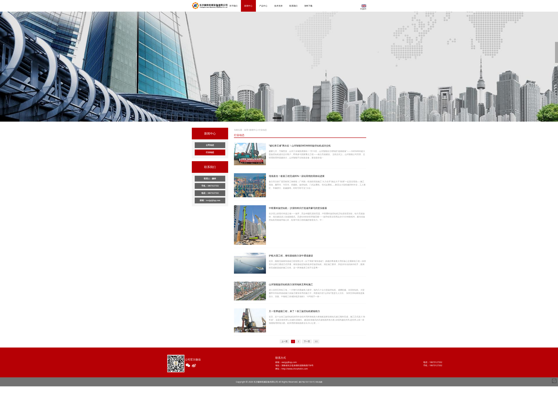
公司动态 (210, 145)
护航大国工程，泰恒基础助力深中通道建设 (291, 255)
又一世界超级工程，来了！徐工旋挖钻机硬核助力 (294, 311)
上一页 (284, 341)
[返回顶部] (554, 385)
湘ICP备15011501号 (307, 382)
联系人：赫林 (210, 178)
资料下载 (308, 5)
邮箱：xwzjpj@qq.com (210, 200)
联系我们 (293, 5)
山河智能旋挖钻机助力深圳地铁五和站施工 (291, 284)
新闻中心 (248, 5)
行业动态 (210, 152)
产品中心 (263, 5)
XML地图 (318, 382)
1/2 (316, 341)
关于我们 (233, 5)
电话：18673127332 (210, 193)
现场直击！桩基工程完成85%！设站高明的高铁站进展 (296, 176)
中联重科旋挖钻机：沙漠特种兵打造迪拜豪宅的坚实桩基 (298, 208)
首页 (218, 5)
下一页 (307, 341)
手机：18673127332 (210, 186)
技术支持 (278, 5)
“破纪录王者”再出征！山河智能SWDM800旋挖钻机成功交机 (300, 145)
